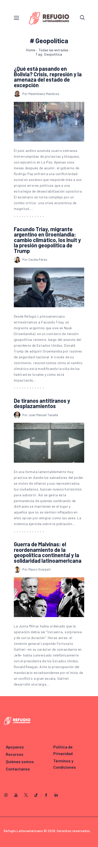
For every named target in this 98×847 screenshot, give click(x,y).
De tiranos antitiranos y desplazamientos (42, 403)
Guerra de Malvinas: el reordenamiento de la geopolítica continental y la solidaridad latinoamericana (47, 552)
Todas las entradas (53, 50)
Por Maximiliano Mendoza (40, 94)
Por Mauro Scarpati (36, 569)
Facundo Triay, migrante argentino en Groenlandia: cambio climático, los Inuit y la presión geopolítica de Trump (47, 240)
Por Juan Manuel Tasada (40, 415)
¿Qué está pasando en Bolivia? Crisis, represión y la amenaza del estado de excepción (48, 77)
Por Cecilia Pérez (34, 259)
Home (30, 50)
